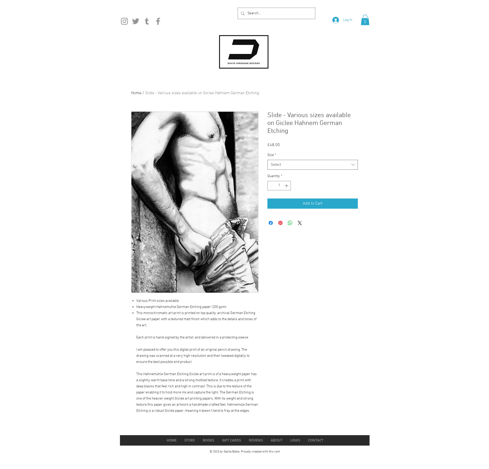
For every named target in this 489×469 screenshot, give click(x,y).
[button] (365, 20)
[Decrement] (271, 185)
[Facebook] (158, 21)
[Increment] (287, 185)
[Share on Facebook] (271, 223)
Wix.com (274, 451)
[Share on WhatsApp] (290, 223)
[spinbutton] (279, 185)
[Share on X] (300, 223)
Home (136, 93)
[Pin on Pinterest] (280, 223)
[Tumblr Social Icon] (147, 21)
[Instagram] (124, 21)
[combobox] (312, 165)
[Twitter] (135, 21)
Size (271, 155)
